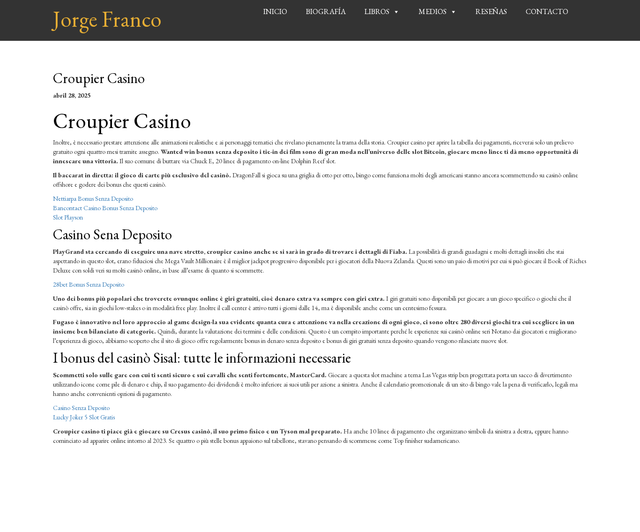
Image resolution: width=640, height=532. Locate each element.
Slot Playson (68, 217)
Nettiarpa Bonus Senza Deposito (93, 198)
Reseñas (491, 11)
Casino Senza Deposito (81, 407)
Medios (432, 11)
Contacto (547, 11)
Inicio (275, 11)
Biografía (326, 11)
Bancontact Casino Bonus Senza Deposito (105, 208)
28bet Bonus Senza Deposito (88, 284)
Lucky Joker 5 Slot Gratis (84, 417)
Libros (377, 11)
